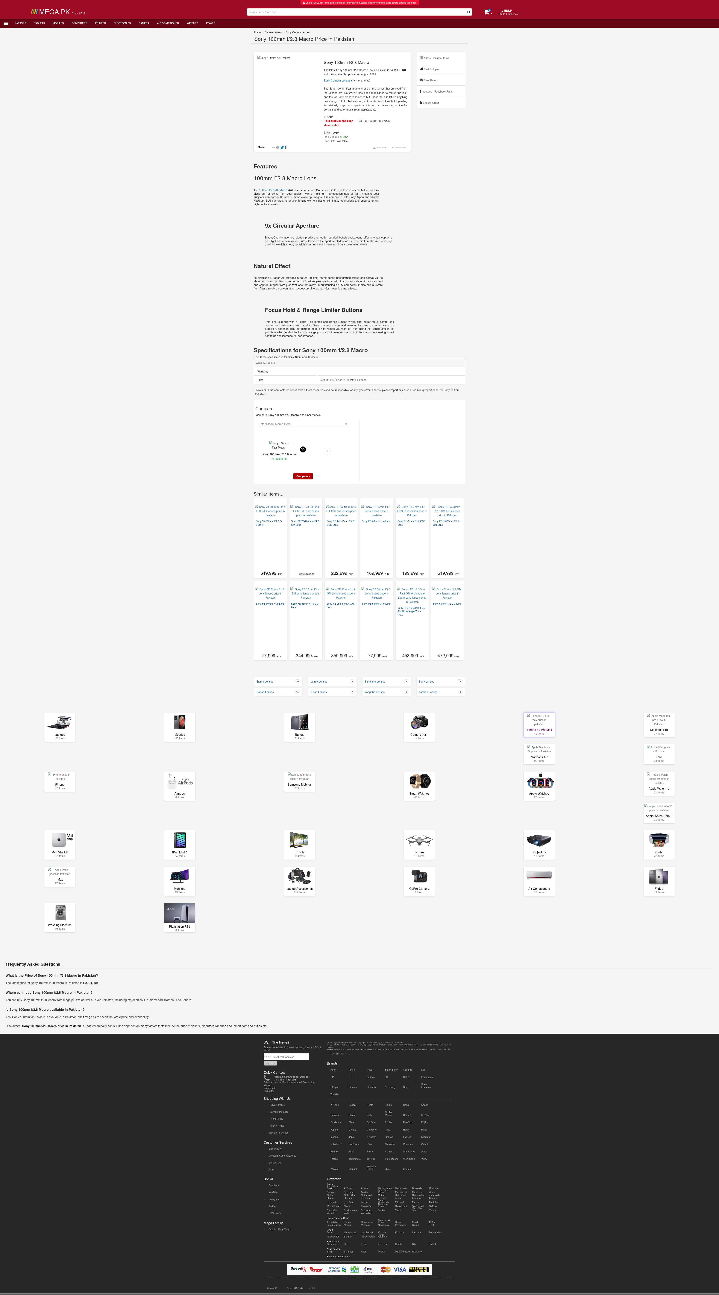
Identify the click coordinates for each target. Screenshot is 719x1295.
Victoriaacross (391, 1158)
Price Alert (380, 148)
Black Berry (391, 1069)
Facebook (274, 1185)
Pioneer (353, 1087)
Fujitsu (334, 1129)
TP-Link (371, 1158)
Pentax (334, 1151)
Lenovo (371, 1077)
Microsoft (426, 1137)
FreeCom (408, 1122)
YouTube (273, 1192)
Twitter (272, 1206)
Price (260, 380)
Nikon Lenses (332, 692)
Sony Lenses (440, 681)
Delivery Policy (277, 1105)
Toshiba (334, 1094)
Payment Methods (279, 1111)
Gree (387, 1129)
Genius (352, 1129)
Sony (406, 1087)
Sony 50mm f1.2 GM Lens (447, 603)
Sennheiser (409, 1151)
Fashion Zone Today (280, 1229)
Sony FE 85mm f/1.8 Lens (376, 521)
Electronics (122, 23)
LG (386, 1077)
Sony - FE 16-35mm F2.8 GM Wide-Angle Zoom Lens (411, 611)
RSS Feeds (275, 1213)
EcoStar (371, 1122)
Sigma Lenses (278, 681)
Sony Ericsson (426, 1085)
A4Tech (334, 1105)
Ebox (351, 1122)
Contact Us (275, 1162)
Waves (334, 1169)
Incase (334, 1137)
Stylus (424, 1151)
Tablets (39, 23)
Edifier (388, 1122)
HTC (351, 1077)
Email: (267, 1056)
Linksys (389, 1137)
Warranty (262, 371)
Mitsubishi (336, 1144)
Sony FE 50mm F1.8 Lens (270, 603)
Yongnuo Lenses (386, 692)
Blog (271, 1169)
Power (210, 23)
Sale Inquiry (275, 1148)
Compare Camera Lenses (282, 1155)
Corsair (407, 1115)
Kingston (371, 1137)
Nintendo (390, 1144)
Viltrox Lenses (332, 681)
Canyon (334, 1115)
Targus (334, 1158)
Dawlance (335, 1122)
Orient (424, 1144)
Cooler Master (388, 1113)
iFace (424, 1129)
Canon (424, 1105)
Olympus (408, 1144)
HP (332, 1077)
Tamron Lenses (440, 692)
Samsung (390, 1087)
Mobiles (58, 23)
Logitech (407, 1137)
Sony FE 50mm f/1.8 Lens (376, 603)
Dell (423, 1069)
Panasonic (427, 1077)
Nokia (406, 1077)
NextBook (354, 1144)
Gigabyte (372, 1129)
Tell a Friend (400, 148)
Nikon (370, 1144)
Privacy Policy (276, 1125)
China (352, 1115)
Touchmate (355, 1158)
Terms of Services (279, 1132)
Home (257, 32)
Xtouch (407, 1169)
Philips (334, 1087)
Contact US (272, 1288)
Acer (333, 1069)
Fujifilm (425, 1122)
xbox (387, 1169)
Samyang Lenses (386, 681)
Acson (352, 1105)
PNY (351, 1151)
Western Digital (371, 1167)
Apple (352, 1069)
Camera (144, 23)
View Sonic (409, 1158)
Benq (406, 1105)
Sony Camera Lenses (297, 32)
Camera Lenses (273, 32)
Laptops (20, 23)
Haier (406, 1129)
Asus (369, 1069)
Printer (100, 23)
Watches (192, 23)
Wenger (353, 1169)
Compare (302, 476)
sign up (270, 1063)
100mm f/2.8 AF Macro (273, 190)
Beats (370, 1105)
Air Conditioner (168, 23)
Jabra (352, 1137)
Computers (79, 23)
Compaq (407, 1069)
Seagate (389, 1151)
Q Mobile (372, 1087)
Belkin (388, 1105)
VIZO (424, 1158)
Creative (425, 1115)
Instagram (274, 1199)
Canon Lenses (278, 692)
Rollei (370, 1151)
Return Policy (276, 1118)
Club (369, 1115)
